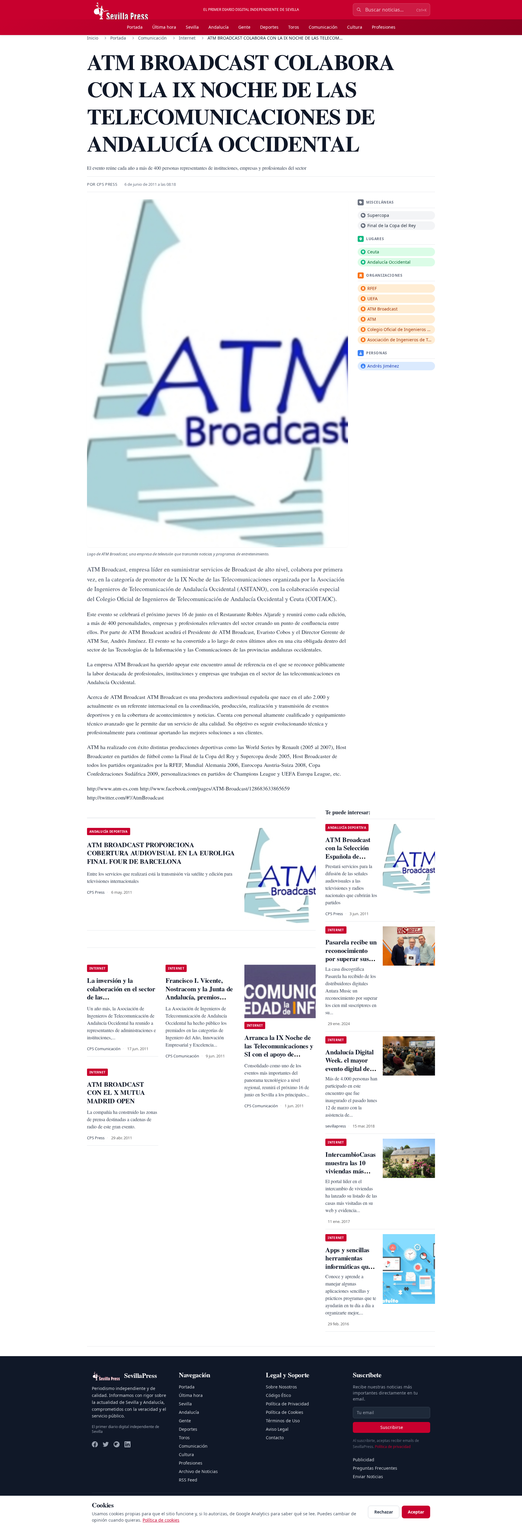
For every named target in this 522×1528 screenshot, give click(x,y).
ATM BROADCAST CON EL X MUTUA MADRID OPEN (116, 1092)
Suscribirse (391, 1427)
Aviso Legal (277, 1429)
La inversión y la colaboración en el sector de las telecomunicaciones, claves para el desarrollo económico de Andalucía (121, 1001)
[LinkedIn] (127, 1444)
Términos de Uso (283, 1420)
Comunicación (323, 27)
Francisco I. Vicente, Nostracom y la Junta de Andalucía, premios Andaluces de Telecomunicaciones (199, 996)
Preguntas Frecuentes (375, 1468)
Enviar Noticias (368, 1476)
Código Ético (278, 1395)
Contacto (275, 1437)
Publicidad (363, 1459)
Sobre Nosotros (281, 1387)
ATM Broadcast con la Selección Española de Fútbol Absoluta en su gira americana (351, 856)
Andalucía (218, 27)
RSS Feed (188, 1480)
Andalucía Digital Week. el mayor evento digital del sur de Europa (349, 1064)
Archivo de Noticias (198, 1471)
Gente (244, 27)
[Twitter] (106, 1444)
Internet (187, 38)
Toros (293, 27)
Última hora (164, 27)
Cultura (354, 27)
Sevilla (192, 27)
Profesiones (383, 27)
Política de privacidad (393, 1446)
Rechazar (383, 1512)
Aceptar (416, 1512)
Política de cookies (161, 1520)
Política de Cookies (284, 1412)
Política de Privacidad (287, 1404)
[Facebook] (95, 1444)
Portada (135, 27)
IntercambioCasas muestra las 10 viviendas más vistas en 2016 (350, 1166)
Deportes (269, 27)
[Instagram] (117, 1444)
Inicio (92, 38)
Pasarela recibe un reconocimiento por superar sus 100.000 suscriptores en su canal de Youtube (350, 963)
